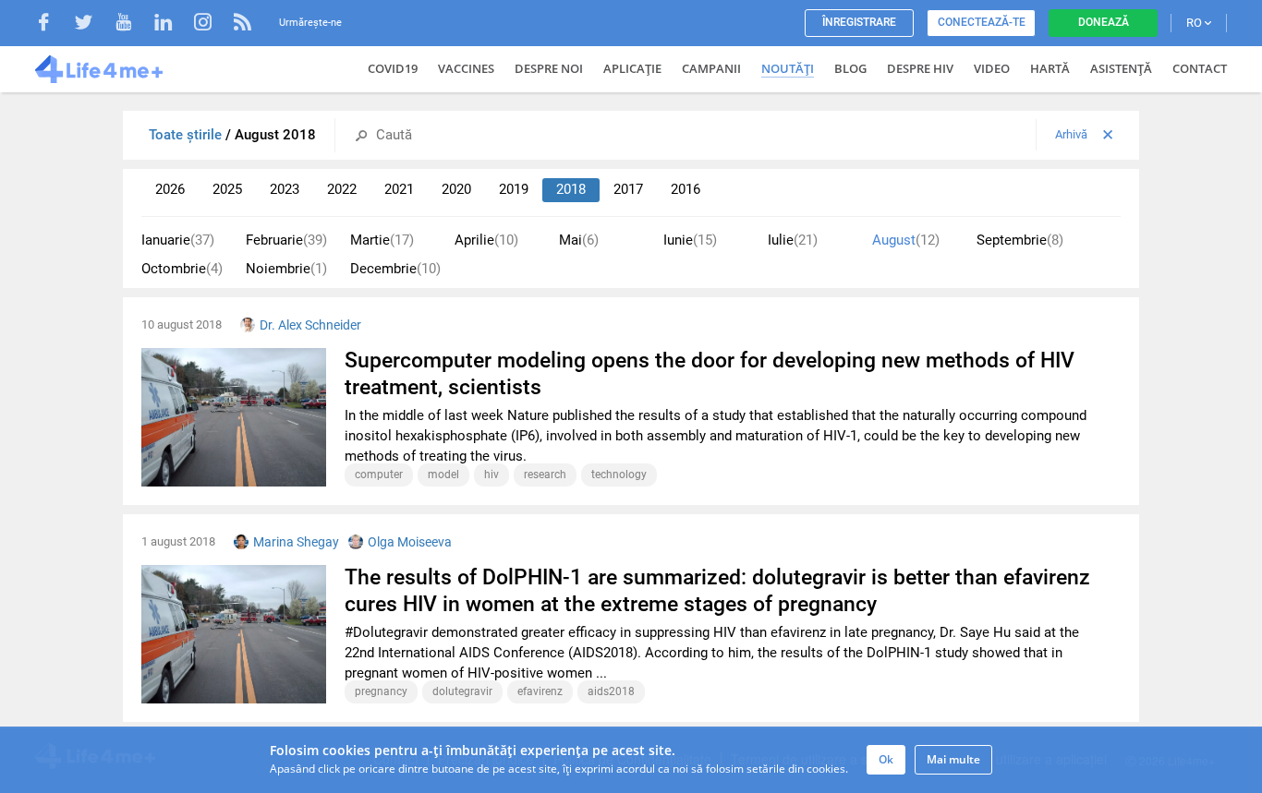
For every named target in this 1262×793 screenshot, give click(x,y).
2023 (284, 189)
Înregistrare (859, 22)
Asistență (1121, 68)
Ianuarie (177, 240)
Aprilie (486, 240)
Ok (886, 759)
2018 (571, 189)
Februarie (286, 240)
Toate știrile (187, 134)
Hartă (1050, 68)
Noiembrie (286, 268)
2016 (685, 189)
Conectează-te (981, 22)
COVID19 (393, 68)
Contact (1199, 68)
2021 (399, 189)
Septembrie (1020, 240)
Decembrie (395, 268)
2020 (456, 189)
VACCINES (466, 68)
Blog (850, 68)
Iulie (793, 240)
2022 (342, 189)
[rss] (242, 24)
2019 (513, 189)
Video (992, 68)
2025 (227, 189)
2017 (628, 189)
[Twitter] (93, 24)
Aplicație (632, 68)
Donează (1103, 22)
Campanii (711, 68)
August (906, 240)
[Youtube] (133, 24)
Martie (382, 240)
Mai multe (953, 759)
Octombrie (182, 268)
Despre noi (549, 68)
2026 (170, 189)
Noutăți (787, 68)
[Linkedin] (172, 24)
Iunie (690, 240)
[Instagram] (212, 24)
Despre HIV (920, 68)
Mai (579, 240)
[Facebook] (53, 24)
